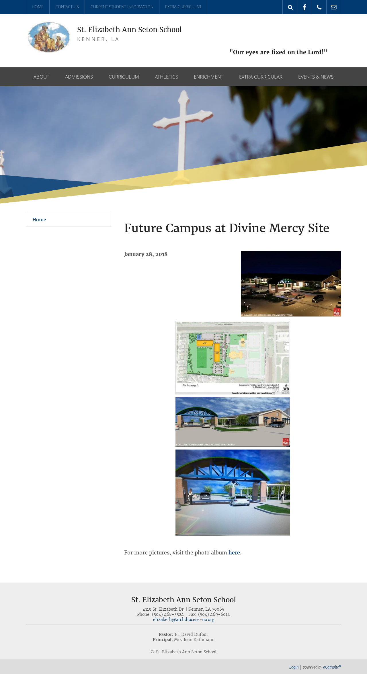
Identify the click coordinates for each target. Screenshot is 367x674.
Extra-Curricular (183, 6)
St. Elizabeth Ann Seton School (129, 30)
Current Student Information (122, 6)
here (234, 552)
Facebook (304, 7)
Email (334, 7)
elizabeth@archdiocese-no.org (183, 619)
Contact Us (67, 6)
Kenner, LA (98, 39)
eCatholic (332, 667)
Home (38, 6)
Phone (319, 7)
